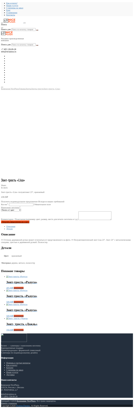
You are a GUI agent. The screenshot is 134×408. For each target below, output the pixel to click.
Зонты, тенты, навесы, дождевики (21, 65)
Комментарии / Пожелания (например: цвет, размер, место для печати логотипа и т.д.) (40, 219)
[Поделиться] (125, 3)
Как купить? (11, 365)
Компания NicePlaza (26, 401)
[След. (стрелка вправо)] (129, 204)
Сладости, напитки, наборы (18, 72)
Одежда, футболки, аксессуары (20, 68)
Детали (9, 229)
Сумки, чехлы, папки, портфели (20, 77)
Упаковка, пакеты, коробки (18, 80)
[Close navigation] (2, 87)
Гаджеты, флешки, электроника (20, 58)
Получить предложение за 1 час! (15, 222)
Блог (8, 10)
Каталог (9, 368)
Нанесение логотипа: (11, 207)
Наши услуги (12, 372)
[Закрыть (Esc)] (131, 3)
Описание (10, 226)
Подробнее (19, 288)
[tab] (69, 226)
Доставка (10, 375)
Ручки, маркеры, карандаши (18, 70)
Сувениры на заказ (14, 8)
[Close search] (2, 27)
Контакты (10, 15)
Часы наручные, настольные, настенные (24, 82)
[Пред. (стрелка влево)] (4, 204)
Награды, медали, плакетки (18, 75)
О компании (11, 13)
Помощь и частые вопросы (18, 363)
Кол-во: (26, 204)
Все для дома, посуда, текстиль (20, 56)
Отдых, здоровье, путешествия (20, 63)
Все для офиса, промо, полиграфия (21, 61)
